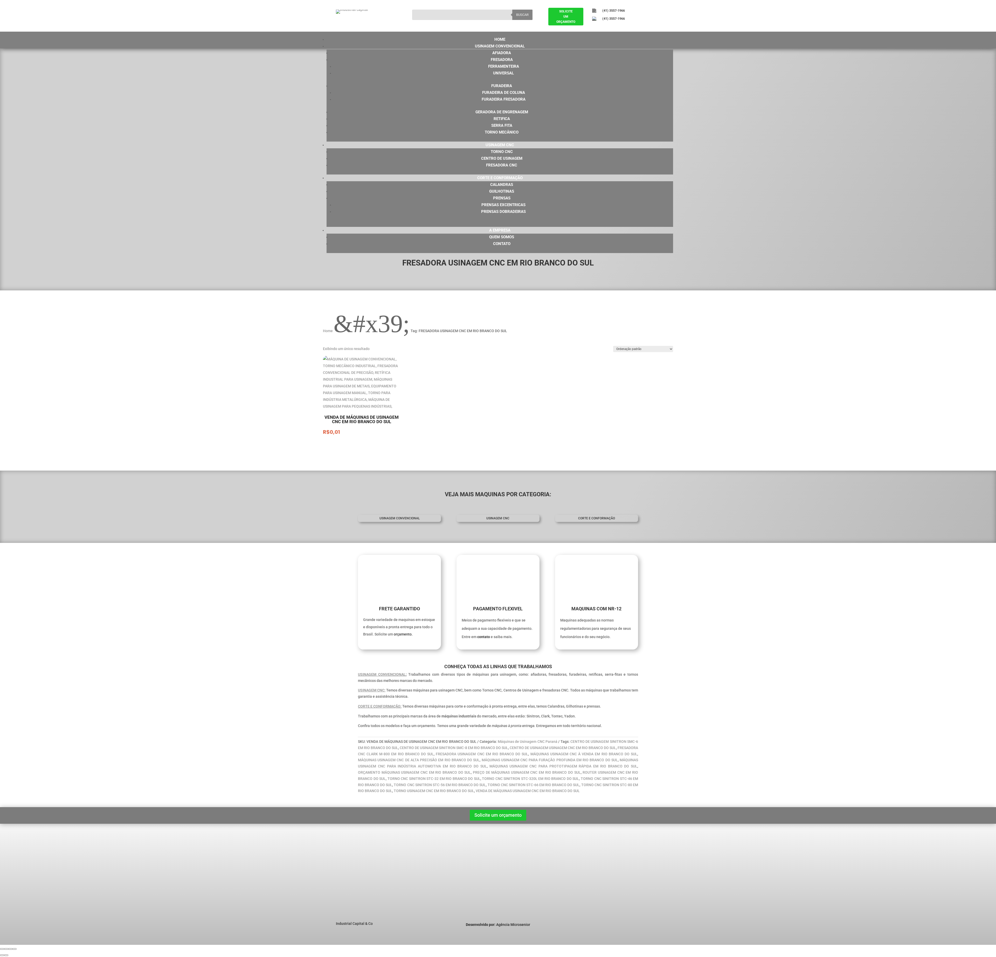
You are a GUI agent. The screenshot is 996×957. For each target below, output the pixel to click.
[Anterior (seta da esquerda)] (2, 955)
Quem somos (501, 237)
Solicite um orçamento (498, 815)
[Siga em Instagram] (608, 27)
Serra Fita (501, 125)
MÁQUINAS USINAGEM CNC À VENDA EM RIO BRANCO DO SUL (583, 754)
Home (499, 39)
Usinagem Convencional (500, 46)
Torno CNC (502, 151)
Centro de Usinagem (501, 158)
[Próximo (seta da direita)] (6, 955)
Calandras (501, 184)
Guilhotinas (501, 191)
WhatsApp (627, 885)
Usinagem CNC (500, 145)
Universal (503, 73)
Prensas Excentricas (503, 204)
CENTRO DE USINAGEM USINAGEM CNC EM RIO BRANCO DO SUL (563, 748)
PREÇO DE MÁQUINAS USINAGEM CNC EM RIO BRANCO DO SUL (527, 772)
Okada (417, 873)
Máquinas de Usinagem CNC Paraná (527, 741)
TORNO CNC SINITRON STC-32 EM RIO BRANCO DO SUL (434, 779)
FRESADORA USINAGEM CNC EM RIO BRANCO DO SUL (482, 754)
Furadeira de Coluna (503, 92)
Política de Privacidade (359, 873)
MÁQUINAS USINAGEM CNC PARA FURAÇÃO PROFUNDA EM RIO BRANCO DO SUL (550, 760)
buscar (522, 15)
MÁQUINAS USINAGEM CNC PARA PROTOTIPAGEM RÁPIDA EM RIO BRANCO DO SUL (563, 766)
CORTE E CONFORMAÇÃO (596, 518)
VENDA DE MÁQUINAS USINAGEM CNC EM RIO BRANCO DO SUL (528, 791)
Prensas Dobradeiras (503, 211)
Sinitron (418, 860)
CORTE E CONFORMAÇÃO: (380, 706)
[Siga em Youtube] (623, 27)
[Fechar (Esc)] (14, 949)
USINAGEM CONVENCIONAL (382, 674)
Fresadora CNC (501, 165)
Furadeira (501, 85)
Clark (416, 866)
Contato (501, 243)
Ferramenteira (503, 66)
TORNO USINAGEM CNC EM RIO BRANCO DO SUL (434, 791)
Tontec (417, 880)
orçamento (403, 634)
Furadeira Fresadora (503, 99)
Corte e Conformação (500, 178)
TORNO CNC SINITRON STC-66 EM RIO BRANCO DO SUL (534, 785)
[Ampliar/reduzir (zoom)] (2, 949)
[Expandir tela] (6, 949)
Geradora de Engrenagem (501, 112)
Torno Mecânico (501, 132)
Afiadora (501, 53)
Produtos (347, 866)
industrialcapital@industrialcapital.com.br (645, 867)
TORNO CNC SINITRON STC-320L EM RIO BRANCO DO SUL (530, 779)
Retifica (502, 118)
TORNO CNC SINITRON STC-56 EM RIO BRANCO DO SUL (440, 785)
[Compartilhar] (10, 949)
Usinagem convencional (399, 518)
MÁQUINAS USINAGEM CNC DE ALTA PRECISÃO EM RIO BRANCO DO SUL (419, 760)
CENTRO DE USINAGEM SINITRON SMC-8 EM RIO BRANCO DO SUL (454, 748)
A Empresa (499, 230)
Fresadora (502, 59)
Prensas (501, 198)
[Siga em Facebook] (594, 27)
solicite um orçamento (565, 17)
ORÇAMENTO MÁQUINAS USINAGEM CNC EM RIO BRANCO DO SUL (414, 772)
